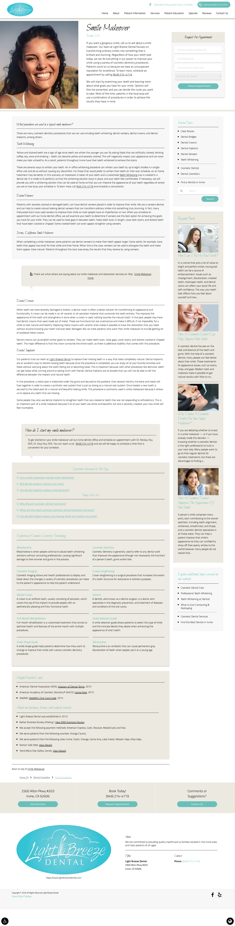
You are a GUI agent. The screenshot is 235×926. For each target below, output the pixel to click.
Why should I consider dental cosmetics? (43, 504)
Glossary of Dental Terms (71, 686)
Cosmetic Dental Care (192, 588)
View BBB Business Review (69, 722)
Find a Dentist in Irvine (193, 182)
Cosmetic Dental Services (194, 616)
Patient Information (135, 13)
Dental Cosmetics (190, 174)
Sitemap (28, 896)
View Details (45, 745)
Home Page (81, 692)
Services (155, 13)
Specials (193, 13)
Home (105, 13)
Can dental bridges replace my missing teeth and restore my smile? (58, 516)
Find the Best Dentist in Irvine (197, 622)
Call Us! (215, 5)
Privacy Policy (17, 896)
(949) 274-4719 (122, 74)
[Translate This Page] (230, 921)
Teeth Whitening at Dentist (195, 599)
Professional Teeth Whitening (196, 593)
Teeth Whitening (128, 175)
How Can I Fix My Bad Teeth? (198, 255)
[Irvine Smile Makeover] (39, 108)
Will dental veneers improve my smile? (42, 484)
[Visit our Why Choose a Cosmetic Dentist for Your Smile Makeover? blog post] (198, 410)
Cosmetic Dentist (190, 168)
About (116, 13)
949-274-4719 (85, 186)
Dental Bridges (188, 137)
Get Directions (38, 804)
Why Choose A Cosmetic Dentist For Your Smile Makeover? (193, 419)
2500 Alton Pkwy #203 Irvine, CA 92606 (173, 5)
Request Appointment (117, 804)
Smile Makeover (36, 769)
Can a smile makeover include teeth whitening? (47, 478)
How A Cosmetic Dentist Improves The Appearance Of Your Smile (195, 503)
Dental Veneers (189, 154)
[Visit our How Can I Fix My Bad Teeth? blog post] (198, 251)
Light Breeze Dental (60, 359)
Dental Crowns (189, 142)
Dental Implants (189, 148)
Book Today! (117, 793)
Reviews (206, 13)
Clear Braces (187, 131)
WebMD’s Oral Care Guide (42, 698)
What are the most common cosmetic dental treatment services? (57, 510)
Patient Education (174, 13)
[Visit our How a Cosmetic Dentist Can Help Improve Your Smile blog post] (198, 330)
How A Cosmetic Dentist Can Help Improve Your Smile (196, 337)
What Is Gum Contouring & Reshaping (195, 606)
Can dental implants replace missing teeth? (45, 490)
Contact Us (222, 13)
